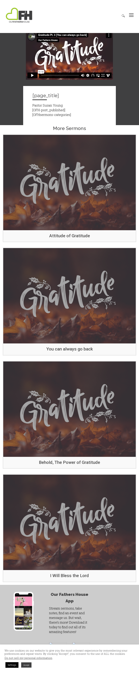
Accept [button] (26, 665)
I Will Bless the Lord (69, 575)
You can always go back (69, 349)
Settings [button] (12, 665)
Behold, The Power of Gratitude (69, 462)
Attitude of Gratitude (69, 235)
